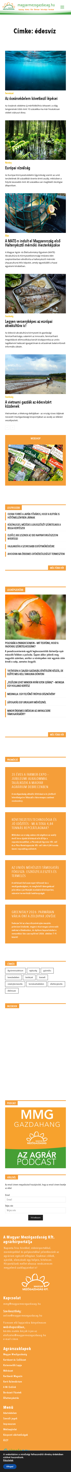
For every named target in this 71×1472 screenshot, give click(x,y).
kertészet (29, 977)
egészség (33, 970)
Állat (7, 236)
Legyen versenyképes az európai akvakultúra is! (29, 323)
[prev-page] (7, 427)
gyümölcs (47, 970)
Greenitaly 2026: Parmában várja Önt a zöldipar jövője (34, 914)
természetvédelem (36, 984)
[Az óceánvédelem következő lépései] (35, 70)
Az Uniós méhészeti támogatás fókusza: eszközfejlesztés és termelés (35, 871)
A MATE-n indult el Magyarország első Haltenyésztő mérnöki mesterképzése (32, 243)
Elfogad (9, 1466)
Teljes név (9, 1205)
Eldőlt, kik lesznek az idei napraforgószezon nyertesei (33, 537)
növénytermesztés (15, 984)
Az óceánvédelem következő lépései (31, 98)
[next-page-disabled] (12, 427)
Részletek (8, 1460)
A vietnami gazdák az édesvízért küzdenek (28, 404)
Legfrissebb (13, 507)
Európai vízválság (17, 168)
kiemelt (42, 977)
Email (7, 1195)
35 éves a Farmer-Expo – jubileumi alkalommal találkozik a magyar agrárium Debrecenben (30, 780)
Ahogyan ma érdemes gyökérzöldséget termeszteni (36, 554)
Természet (9, 93)
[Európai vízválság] (35, 140)
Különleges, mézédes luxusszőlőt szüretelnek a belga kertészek (34, 526)
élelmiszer (12, 990)
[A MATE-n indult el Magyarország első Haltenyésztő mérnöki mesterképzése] (35, 213)
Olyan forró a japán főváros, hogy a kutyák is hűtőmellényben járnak (34, 515)
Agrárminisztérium (15, 970)
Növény (8, 162)
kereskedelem (13, 977)
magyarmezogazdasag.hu (36, 5)
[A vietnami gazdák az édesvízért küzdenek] (35, 374)
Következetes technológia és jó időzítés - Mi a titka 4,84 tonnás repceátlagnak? (34, 823)
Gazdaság (9, 316)
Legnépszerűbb (15, 590)
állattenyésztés (56, 984)
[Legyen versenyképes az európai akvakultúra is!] (35, 294)
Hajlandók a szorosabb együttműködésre (31, 546)
